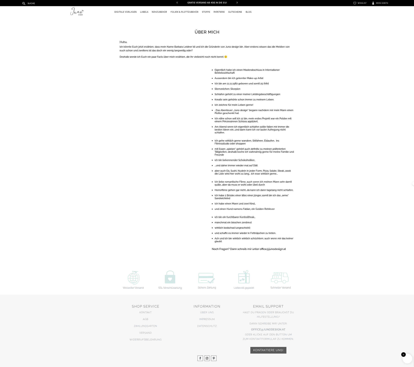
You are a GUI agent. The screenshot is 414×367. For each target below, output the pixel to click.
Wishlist (362, 3)
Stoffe (206, 12)
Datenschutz (207, 326)
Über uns (207, 312)
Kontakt (145, 312)
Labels (144, 12)
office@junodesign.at (268, 329)
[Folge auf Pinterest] (214, 358)
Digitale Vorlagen (125, 12)
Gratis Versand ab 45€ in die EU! (207, 2)
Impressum (207, 319)
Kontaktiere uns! (268, 350)
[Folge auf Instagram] (207, 358)
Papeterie (219, 12)
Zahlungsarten (145, 326)
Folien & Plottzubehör (184, 12)
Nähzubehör (159, 12)
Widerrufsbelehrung (146, 339)
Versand (145, 332)
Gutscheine (235, 12)
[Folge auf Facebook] (200, 358)
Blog (249, 12)
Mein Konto (382, 3)
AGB (145, 319)
